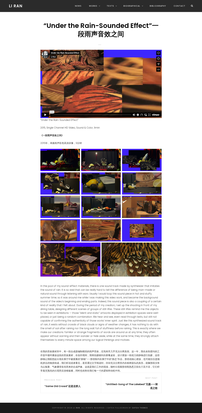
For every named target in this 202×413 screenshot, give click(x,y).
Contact (179, 6)
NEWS (78, 6)
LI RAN (16, 6)
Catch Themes (140, 408)
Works (93, 6)
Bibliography (158, 6)
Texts (110, 6)
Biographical (132, 6)
